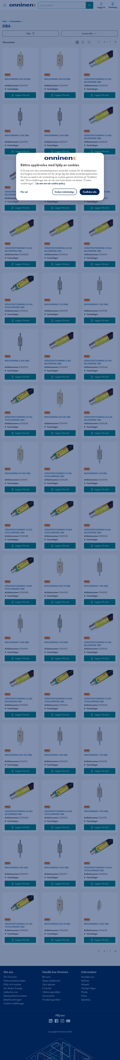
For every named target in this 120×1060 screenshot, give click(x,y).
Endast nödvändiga (64, 192)
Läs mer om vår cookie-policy (50, 183)
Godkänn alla (89, 192)
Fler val (24, 192)
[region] (60, 176)
